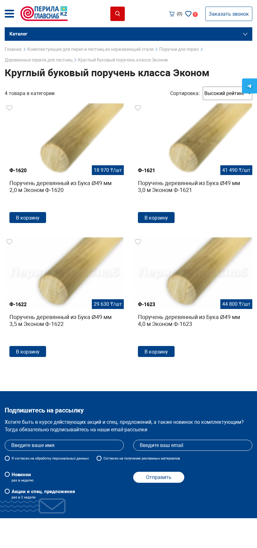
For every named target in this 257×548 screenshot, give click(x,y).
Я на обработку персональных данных (50, 458)
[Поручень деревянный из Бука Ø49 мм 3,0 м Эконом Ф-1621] (192, 165)
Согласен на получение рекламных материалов (141, 458)
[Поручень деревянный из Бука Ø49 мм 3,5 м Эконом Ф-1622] (64, 299)
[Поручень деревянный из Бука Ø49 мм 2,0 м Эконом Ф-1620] (64, 165)
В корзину (27, 218)
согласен (22, 458)
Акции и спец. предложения (43, 494)
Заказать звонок (229, 14)
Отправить (158, 477)
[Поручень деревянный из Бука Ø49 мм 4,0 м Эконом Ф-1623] (192, 299)
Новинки (23, 477)
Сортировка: (185, 93)
